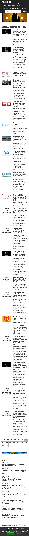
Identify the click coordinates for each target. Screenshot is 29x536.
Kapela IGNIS (18, 8)
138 (14, 443)
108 (26, 440)
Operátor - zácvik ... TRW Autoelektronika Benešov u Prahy (19, 73)
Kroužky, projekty (12, 5)
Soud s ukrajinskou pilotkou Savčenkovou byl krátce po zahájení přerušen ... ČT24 (19, 294)
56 (8, 440)
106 (18, 440)
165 (18, 443)
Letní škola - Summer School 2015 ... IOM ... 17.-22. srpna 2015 (19, 152)
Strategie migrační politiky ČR (18, 123)
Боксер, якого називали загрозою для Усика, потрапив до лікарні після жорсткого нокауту (14, 494)
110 (6, 443)
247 (3, 445)
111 (10, 443)
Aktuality (5, 5)
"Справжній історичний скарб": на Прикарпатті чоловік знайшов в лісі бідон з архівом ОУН (14, 502)
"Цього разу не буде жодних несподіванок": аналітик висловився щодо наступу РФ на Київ (14, 472)
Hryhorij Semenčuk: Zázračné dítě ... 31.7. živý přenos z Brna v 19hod (19, 280)
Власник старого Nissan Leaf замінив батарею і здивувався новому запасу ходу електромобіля (14, 487)
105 (15, 440)
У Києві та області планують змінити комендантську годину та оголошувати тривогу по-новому (13, 509)
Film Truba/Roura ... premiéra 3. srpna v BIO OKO (20, 318)
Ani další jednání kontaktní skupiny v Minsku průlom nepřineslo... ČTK (19, 231)
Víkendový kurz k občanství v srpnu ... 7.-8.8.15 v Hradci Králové (19, 104)
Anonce (24, 8)
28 (5, 440)
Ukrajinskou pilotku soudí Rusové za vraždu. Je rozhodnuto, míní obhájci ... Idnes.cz (20, 365)
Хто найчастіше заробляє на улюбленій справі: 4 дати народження (13, 516)
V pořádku (10, 533)
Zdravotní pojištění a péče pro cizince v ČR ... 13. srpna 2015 (20, 174)
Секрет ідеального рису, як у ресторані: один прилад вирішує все (13, 465)
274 (6, 445)
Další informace (18, 533)
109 (3, 443)
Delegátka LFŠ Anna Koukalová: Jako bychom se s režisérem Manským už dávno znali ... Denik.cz (20, 339)
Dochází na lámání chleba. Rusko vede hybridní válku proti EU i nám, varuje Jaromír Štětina (20, 414)
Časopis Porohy (7, 8)
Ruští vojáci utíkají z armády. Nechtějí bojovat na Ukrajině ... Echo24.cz (19, 50)
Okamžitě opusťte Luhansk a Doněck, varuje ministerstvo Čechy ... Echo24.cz (19, 254)
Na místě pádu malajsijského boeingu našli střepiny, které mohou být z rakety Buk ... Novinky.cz (20, 32)
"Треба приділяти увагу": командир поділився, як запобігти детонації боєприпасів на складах (12, 479)
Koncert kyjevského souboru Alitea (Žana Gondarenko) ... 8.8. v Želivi (19, 139)
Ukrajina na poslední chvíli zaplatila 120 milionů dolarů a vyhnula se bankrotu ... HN (20, 392)
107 (22, 440)
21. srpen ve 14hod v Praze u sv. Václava (19, 80)
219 (26, 443)
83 (11, 440)
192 (22, 443)
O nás (18, 5)
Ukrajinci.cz (6, 2)
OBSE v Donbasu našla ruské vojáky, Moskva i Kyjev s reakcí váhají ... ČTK (20, 211)
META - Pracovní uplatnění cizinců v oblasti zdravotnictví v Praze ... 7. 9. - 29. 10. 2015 (20, 197)
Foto (13, 8)
